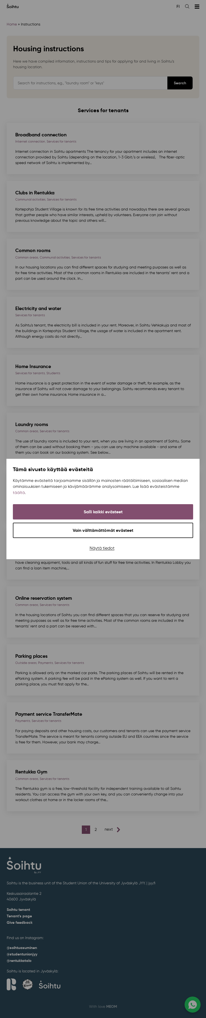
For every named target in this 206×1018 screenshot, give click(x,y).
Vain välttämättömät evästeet (103, 530)
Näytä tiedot (102, 548)
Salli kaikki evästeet (103, 512)
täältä (19, 492)
